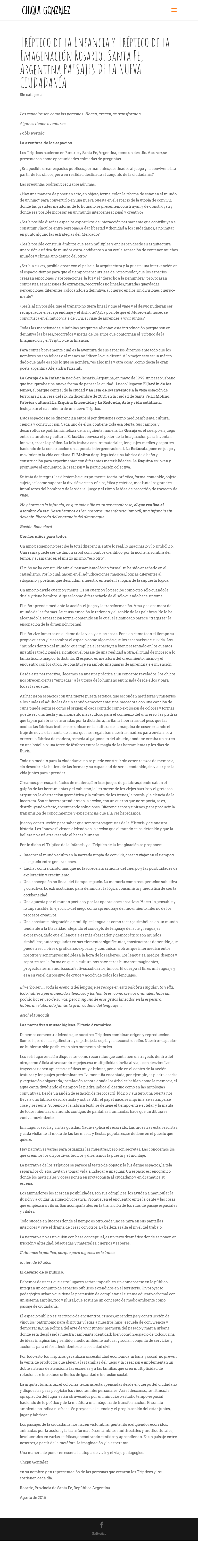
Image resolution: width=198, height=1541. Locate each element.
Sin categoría (31, 95)
